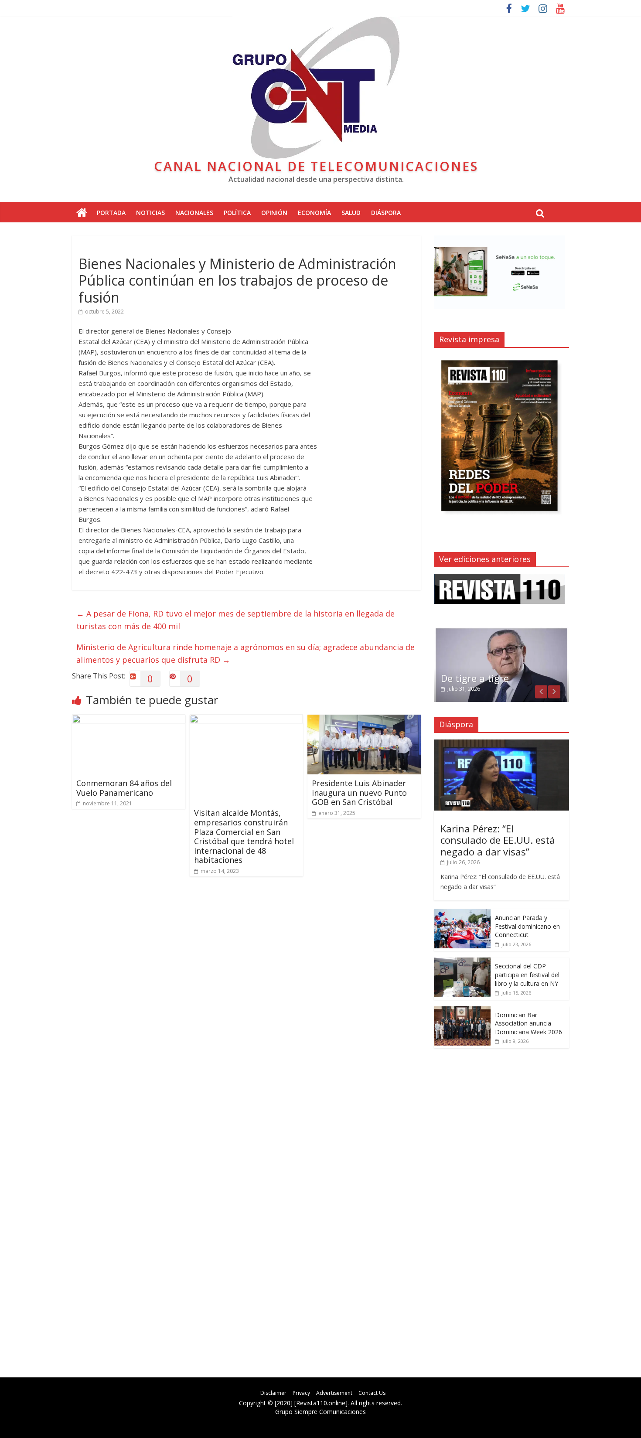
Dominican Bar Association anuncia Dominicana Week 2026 (528, 1023)
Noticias (150, 212)
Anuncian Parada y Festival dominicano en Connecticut (527, 926)
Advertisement (334, 1393)
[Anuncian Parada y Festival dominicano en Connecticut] (462, 914)
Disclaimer (273, 1393)
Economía (314, 212)
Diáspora (386, 212)
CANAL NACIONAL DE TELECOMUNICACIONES (316, 165)
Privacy (301, 1393)
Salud (351, 212)
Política (237, 212)
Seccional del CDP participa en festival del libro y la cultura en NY (527, 974)
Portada (111, 212)
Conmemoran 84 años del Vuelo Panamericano (124, 788)
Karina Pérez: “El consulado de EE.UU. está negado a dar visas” (497, 840)
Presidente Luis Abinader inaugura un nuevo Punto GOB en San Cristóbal (359, 792)
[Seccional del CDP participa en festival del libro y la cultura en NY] (462, 962)
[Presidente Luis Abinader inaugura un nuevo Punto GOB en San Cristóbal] (364, 720)
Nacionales (194, 212)
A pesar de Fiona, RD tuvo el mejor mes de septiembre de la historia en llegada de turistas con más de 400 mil (235, 619)
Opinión (274, 212)
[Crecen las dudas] (501, 631)
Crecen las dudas (479, 678)
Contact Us (371, 1393)
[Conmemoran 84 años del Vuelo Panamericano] (128, 720)
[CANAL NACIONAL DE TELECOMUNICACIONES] (82, 213)
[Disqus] (246, 1007)
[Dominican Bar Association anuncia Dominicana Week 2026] (462, 1011)
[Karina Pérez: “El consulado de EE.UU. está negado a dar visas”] (501, 744)
